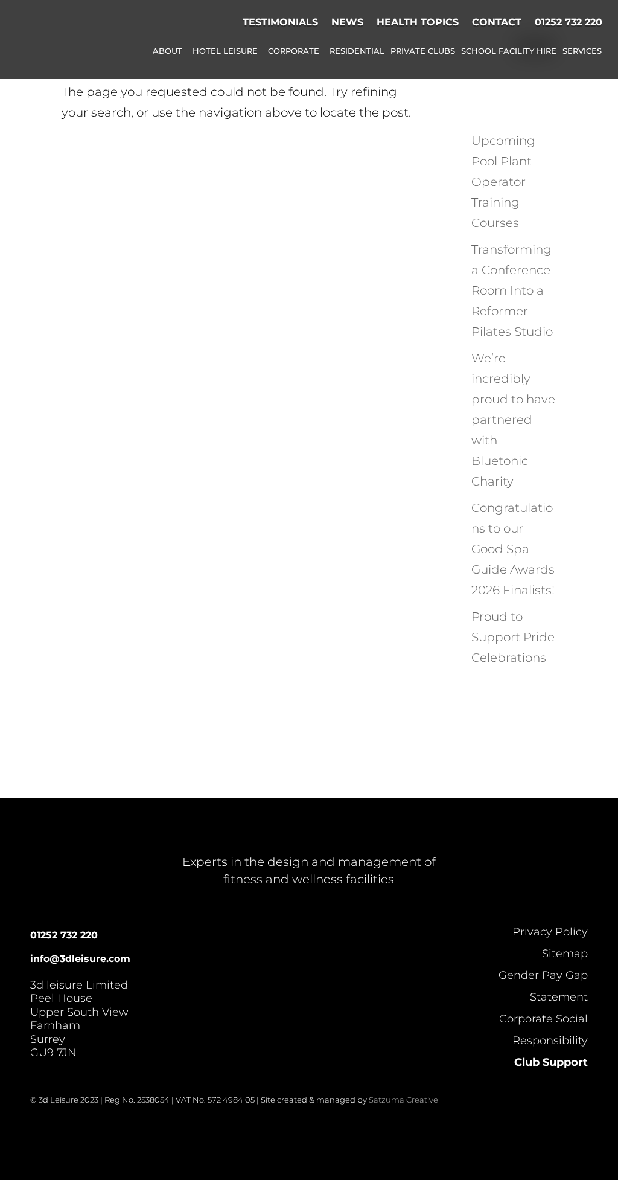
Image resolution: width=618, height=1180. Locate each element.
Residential (357, 51)
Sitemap (565, 953)
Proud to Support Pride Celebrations (513, 637)
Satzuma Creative (403, 1100)
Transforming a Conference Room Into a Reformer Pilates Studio (512, 290)
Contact (496, 22)
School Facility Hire (508, 51)
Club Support (551, 1062)
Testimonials (280, 22)
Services (582, 51)
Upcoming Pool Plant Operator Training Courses (503, 181)
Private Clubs (422, 51)
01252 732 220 (568, 22)
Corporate (293, 51)
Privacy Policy (550, 931)
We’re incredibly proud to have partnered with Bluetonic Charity (513, 420)
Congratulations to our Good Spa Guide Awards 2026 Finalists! (513, 549)
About (167, 51)
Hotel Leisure (225, 51)
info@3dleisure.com (80, 958)
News (347, 22)
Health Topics (418, 22)
